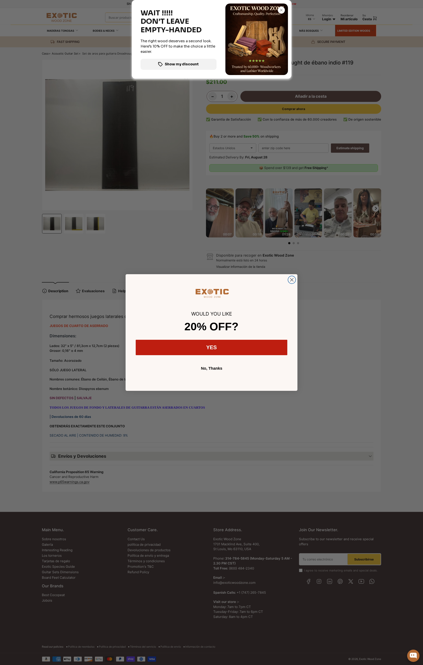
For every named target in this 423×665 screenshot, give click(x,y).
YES (211, 347)
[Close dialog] (292, 280)
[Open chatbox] (413, 656)
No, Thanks (211, 368)
